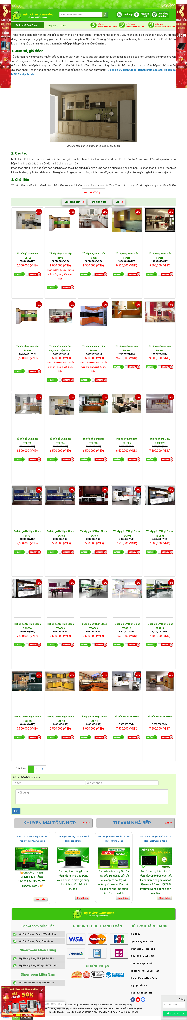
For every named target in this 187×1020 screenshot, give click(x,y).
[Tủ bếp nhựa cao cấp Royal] (60, 223)
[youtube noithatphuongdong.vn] (138, 1001)
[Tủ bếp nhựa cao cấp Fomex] (93, 220)
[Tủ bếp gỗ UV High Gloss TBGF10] (126, 588)
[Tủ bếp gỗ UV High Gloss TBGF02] (60, 498)
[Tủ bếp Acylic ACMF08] (126, 681)
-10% (72, 212)
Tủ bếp (62, 25)
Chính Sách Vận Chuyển (141, 963)
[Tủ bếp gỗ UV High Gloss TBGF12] (27, 681)
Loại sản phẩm (74, 201)
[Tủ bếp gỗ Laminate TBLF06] (126, 405)
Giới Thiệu (135, 934)
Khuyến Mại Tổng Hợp (49, 823)
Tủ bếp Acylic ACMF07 (160, 716)
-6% (171, 397)
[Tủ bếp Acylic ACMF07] (160, 681)
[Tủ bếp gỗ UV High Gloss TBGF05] (160, 496)
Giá (119, 201)
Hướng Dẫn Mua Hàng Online (144, 978)
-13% (38, 212)
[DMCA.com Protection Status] (22, 1017)
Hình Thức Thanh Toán (141, 993)
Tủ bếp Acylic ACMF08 (127, 716)
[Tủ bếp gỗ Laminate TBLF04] (60, 405)
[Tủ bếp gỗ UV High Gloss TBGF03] (93, 498)
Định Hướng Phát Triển (141, 941)
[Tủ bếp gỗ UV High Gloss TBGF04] (126, 496)
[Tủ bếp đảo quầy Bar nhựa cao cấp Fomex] (60, 316)
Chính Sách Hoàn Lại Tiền (142, 956)
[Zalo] (143, 1001)
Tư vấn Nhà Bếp (132, 823)
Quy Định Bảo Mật (139, 985)
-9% (105, 212)
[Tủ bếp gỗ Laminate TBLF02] (27, 220)
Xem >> (86, 823)
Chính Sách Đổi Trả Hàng (142, 949)
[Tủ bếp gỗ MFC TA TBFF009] (160, 405)
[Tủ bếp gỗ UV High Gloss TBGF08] (60, 588)
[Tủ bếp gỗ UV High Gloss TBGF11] (160, 588)
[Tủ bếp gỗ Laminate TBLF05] (93, 405)
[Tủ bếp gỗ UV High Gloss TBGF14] (93, 681)
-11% (105, 675)
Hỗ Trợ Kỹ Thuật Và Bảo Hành (144, 971)
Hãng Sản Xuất (100, 201)
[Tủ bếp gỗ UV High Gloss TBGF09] (93, 588)
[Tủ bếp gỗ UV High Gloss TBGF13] (60, 681)
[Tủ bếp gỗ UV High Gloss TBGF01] (27, 498)
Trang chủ (51, 25)
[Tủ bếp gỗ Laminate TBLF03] (27, 405)
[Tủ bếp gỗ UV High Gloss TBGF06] (27, 588)
